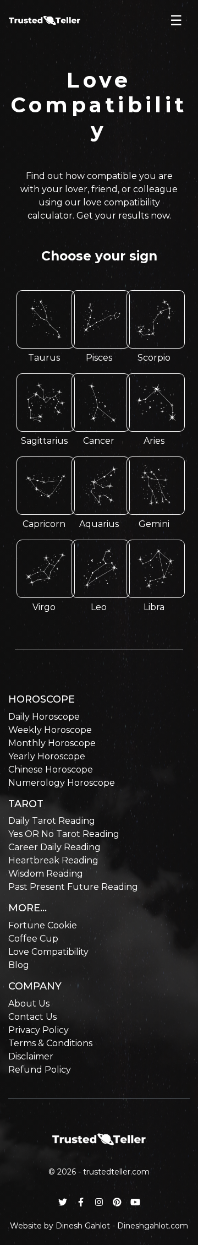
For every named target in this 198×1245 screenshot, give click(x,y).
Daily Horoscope (44, 716)
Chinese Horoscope (50, 769)
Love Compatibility (48, 952)
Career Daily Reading (54, 847)
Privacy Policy (38, 1030)
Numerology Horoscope (61, 783)
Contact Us (32, 1017)
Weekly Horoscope (50, 730)
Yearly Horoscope (46, 756)
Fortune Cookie (42, 925)
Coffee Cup (33, 938)
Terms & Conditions (50, 1043)
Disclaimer (30, 1056)
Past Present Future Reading (73, 887)
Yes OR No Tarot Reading (63, 834)
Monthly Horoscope (52, 743)
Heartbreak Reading (53, 860)
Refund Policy (39, 1069)
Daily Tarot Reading (51, 820)
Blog (18, 965)
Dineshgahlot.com (152, 1226)
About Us (29, 1003)
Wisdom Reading (45, 873)
